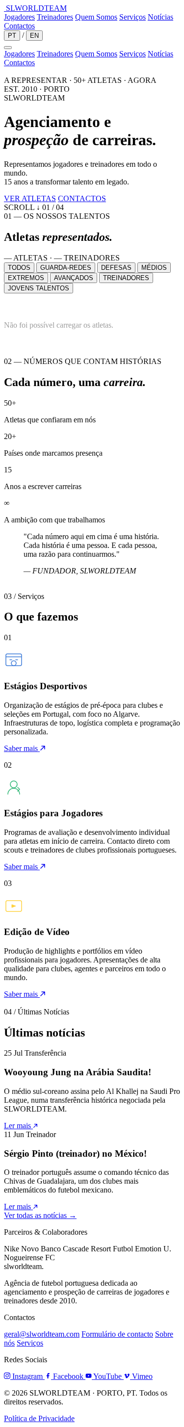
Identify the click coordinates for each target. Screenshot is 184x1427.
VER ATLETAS (30, 198)
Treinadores (55, 17)
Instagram (27, 1376)
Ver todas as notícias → (40, 1215)
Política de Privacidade (39, 1418)
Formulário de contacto (117, 1334)
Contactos (19, 26)
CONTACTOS (82, 198)
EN (34, 35)
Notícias (160, 17)
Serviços (132, 17)
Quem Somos (96, 17)
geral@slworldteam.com (41, 1334)
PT (12, 35)
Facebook (68, 1376)
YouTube (108, 1376)
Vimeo (141, 1376)
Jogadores (19, 17)
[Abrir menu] (8, 47)
